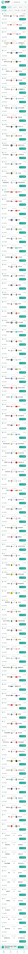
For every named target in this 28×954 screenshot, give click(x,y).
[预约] (17, 92)
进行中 (10, 10)
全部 (4, 10)
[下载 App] (25, 2)
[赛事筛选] (25, 7)
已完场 (23, 10)
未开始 (16, 10)
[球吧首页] (5, 2)
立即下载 (21, 947)
